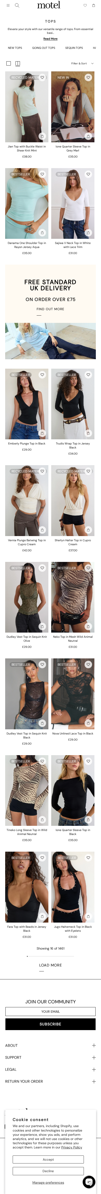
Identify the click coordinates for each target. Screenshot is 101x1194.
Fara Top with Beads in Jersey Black (26, 929)
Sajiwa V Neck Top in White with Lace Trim (73, 245)
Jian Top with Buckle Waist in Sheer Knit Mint (27, 148)
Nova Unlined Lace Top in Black (72, 733)
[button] (42, 77)
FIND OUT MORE (50, 309)
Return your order (24, 1081)
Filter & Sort (79, 63)
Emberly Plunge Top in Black (26, 443)
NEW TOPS (15, 48)
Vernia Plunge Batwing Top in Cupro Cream (27, 542)
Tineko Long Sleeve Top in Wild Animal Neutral (27, 832)
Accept (48, 1159)
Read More (50, 39)
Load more (50, 965)
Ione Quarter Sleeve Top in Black (73, 832)
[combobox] (17, 5)
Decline (48, 1171)
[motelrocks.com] (49, 5)
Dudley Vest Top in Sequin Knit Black (27, 735)
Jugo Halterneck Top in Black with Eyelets (73, 929)
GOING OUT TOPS (43, 48)
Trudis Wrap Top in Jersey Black (73, 445)
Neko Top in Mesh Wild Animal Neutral (73, 639)
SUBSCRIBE (50, 1024)
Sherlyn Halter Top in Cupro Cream (73, 542)
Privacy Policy (71, 1147)
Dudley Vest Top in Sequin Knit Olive (27, 639)
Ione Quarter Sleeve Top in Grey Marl (73, 148)
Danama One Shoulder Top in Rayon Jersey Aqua (27, 245)
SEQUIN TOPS (74, 48)
